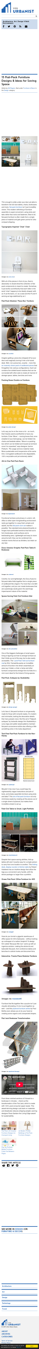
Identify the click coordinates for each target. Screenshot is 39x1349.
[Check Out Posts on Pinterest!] (14, 26)
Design (20, 21)
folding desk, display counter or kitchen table (19, 865)
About (5, 1331)
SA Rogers (11, 88)
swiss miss (11, 276)
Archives (6, 1334)
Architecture (8, 21)
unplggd (11, 931)
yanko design (11, 427)
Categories (7, 1336)
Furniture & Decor (29, 88)
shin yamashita (13, 648)
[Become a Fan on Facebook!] (3, 26)
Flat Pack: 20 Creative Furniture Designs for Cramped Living (9, 1133)
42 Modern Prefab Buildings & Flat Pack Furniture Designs (25, 1133)
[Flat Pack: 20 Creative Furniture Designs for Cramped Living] (9, 1125)
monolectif (16, 998)
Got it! (31, 1346)
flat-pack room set (19, 525)
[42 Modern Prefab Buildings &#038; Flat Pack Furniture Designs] (26, 1125)
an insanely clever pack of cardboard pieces (18, 365)
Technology (6, 1303)
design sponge (13, 707)
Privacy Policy (6, 1343)
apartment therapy (14, 1071)
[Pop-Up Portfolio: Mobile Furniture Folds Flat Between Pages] (9, 1142)
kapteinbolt (11, 513)
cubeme (11, 574)
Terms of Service (7, 1341)
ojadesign (11, 784)
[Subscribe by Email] (26, 26)
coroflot (11, 353)
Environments (8, 23)
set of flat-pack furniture (21, 796)
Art (15, 21)
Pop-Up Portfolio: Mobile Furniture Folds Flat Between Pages (8, 1150)
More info (19, 1347)
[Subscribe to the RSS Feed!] (20, 26)
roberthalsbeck (13, 855)
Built (27, 21)
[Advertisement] (19, 51)
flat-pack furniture (15, 207)
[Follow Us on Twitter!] (9, 26)
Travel (4, 1309)
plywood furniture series (21, 1008)
